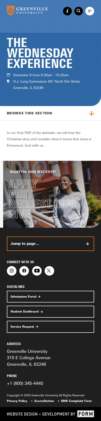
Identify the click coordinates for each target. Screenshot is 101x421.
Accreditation (44, 401)
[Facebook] (24, 271)
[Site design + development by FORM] (50, 414)
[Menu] (89, 11)
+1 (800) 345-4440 (25, 383)
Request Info (42, 204)
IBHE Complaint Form (76, 401)
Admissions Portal (23, 296)
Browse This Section (29, 113)
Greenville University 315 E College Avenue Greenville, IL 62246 (28, 357)
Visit (21, 194)
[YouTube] (37, 271)
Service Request (22, 326)
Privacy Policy (17, 401)
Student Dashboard (25, 311)
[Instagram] (11, 271)
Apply (23, 184)
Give (19, 214)
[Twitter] (49, 271)
